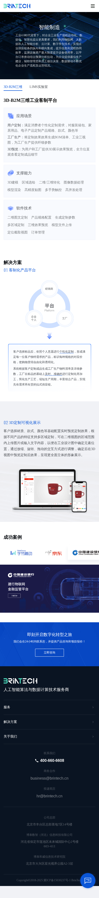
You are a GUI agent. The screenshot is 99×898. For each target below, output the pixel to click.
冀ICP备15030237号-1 (57, 880)
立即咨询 (49, 652)
